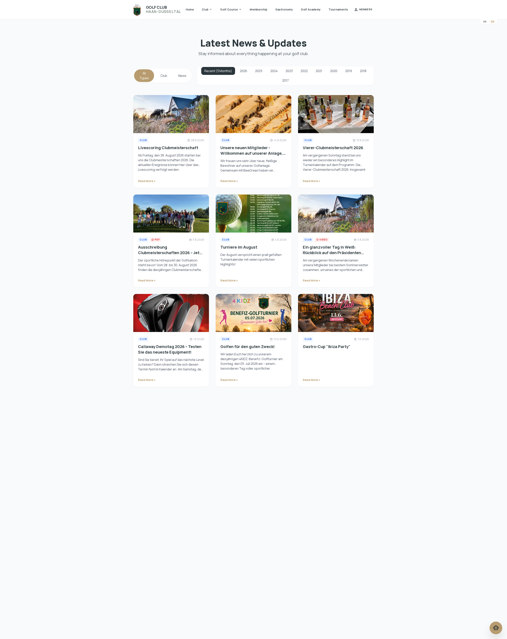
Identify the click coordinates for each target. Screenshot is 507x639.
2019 (348, 71)
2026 (243, 71)
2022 (304, 71)
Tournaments (338, 9)
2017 (285, 80)
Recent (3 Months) (218, 71)
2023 (289, 71)
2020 (333, 71)
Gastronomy (284, 9)
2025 (258, 71)
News (182, 75)
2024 (274, 71)
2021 (319, 71)
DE (485, 21)
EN (492, 21)
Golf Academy (311, 9)
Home (190, 9)
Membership (258, 9)
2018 (363, 71)
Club (207, 9)
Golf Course (231, 9)
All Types (144, 75)
